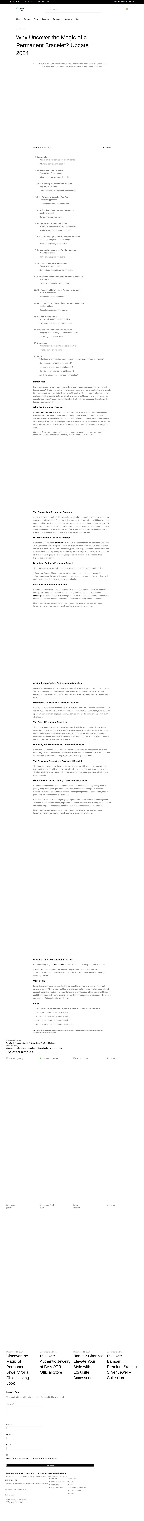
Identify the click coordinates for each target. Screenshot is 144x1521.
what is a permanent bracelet (47, 1032)
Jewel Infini (21, 1500)
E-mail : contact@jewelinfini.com (76, 1487)
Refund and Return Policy (58, 1481)
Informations (20, 29)
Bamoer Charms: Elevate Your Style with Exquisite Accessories (88, 1367)
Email (8, 1435)
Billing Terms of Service (57, 1487)
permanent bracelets (72, 1030)
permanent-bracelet (62, 965)
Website (9, 1445)
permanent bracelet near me (57, 1030)
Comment (10, 1404)
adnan (35, 147)
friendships (37, 596)
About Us (70, 1484)
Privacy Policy (55, 1484)
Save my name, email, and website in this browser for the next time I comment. (31, 1458)
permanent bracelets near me (88, 1030)
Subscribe (8, 1497)
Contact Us (70, 1481)
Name (8, 1424)
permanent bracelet (42, 1030)
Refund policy (71, 1493)
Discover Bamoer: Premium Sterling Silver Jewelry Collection (122, 1367)
